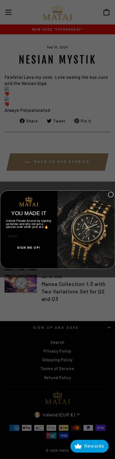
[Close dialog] (111, 194)
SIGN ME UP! (28, 247)
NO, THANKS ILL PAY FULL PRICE (29, 258)
